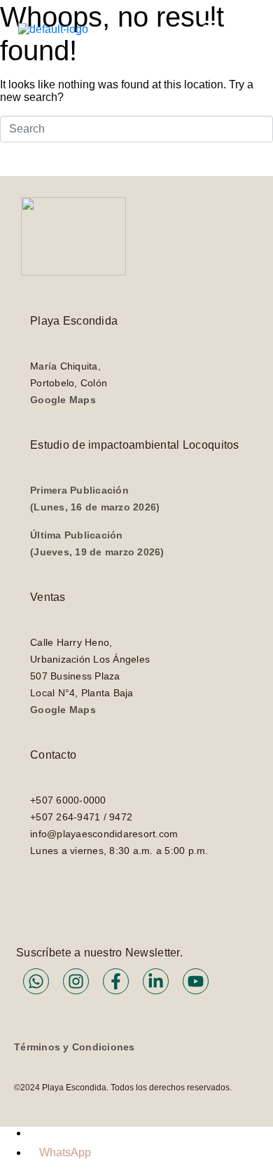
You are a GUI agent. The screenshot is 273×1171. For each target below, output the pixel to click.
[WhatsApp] (33, 1152)
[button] (211, 29)
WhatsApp (65, 1152)
